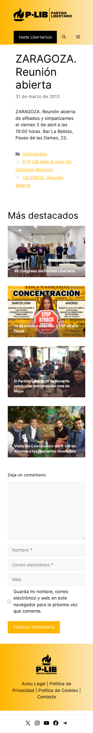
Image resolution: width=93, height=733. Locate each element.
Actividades (34, 154)
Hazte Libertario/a (35, 37)
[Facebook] (56, 724)
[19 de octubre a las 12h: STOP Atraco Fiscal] (46, 334)
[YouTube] (46, 724)
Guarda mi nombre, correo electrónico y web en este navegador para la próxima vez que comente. (45, 601)
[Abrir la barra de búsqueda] (64, 37)
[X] (28, 724)
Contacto (46, 696)
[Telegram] (65, 724)
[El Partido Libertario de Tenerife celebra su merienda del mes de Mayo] (46, 394)
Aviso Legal (33, 683)
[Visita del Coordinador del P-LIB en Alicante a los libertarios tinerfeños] (46, 454)
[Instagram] (37, 724)
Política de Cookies (58, 690)
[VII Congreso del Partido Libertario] (46, 274)
